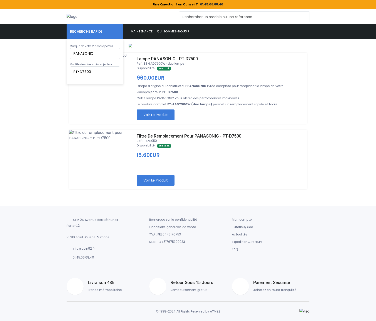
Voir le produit (155, 114)
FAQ (235, 249)
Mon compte (242, 219)
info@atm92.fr (84, 248)
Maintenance (142, 31)
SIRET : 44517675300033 (167, 242)
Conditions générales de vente (172, 227)
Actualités (239, 234)
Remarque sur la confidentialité (173, 219)
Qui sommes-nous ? (173, 31)
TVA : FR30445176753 (165, 234)
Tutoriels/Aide (242, 227)
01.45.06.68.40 (211, 4)
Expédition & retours (247, 242)
